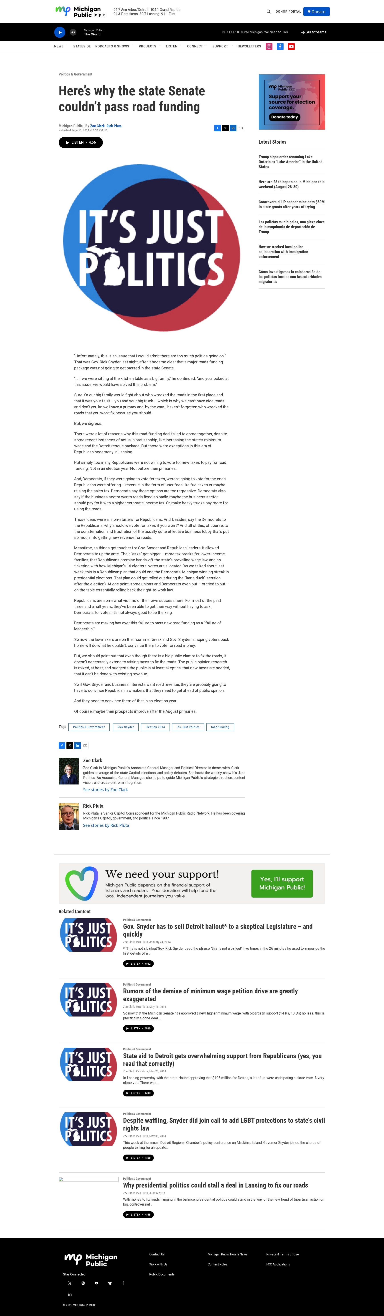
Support (220, 46)
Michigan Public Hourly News (228, 1254)
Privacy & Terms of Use (282, 1254)
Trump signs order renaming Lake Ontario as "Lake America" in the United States (290, 162)
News (59, 46)
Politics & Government (75, 74)
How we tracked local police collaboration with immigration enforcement (283, 251)
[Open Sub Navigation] (67, 46)
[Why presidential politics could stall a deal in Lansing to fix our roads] (89, 1193)
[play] (59, 32)
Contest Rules (217, 1264)
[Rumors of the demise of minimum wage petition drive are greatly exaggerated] (89, 999)
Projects (147, 46)
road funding (220, 727)
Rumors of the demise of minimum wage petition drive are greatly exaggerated (210, 995)
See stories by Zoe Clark (105, 789)
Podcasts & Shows (112, 46)
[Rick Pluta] (69, 816)
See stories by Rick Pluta (106, 825)
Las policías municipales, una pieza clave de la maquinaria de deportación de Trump (292, 227)
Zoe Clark (97, 126)
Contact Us (157, 1254)
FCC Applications (278, 1264)
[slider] (80, 32)
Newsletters (249, 46)
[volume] (73, 32)
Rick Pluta (114, 126)
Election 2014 (155, 727)
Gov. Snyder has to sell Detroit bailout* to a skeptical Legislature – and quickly (218, 930)
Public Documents (162, 1274)
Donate (318, 11)
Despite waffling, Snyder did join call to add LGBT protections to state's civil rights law (224, 1124)
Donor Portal (288, 11)
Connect (195, 46)
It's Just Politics (188, 727)
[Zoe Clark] (69, 771)
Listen (172, 46)
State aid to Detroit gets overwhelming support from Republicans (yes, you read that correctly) (222, 1059)
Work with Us (158, 1264)
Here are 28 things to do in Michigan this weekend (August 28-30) (291, 184)
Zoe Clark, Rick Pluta (135, 942)
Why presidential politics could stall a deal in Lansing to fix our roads (215, 1185)
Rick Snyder (126, 727)
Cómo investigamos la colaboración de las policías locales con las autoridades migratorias (290, 276)
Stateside (82, 46)
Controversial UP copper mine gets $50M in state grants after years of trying (292, 204)
